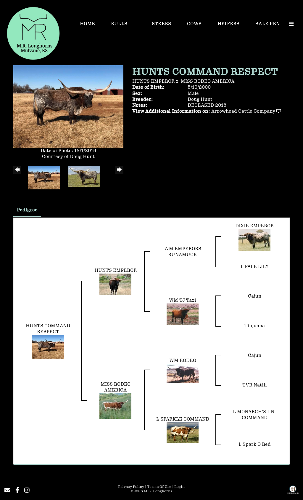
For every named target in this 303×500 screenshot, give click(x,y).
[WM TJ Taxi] (183, 313)
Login (179, 487)
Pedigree (27, 210)
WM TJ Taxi (182, 300)
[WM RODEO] (183, 373)
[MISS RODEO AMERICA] (115, 405)
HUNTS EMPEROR (153, 81)
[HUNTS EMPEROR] (115, 284)
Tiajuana (254, 325)
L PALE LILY (255, 266)
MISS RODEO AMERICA (207, 81)
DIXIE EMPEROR (254, 226)
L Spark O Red (254, 444)
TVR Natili (254, 385)
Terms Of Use (159, 487)
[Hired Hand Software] (293, 492)
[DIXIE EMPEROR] (254, 239)
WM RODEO (182, 360)
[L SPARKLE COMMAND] (183, 432)
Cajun (254, 296)
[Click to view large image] (68, 106)
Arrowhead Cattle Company (243, 111)
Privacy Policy (131, 487)
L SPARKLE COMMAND (182, 419)
